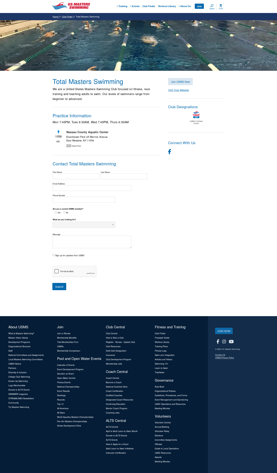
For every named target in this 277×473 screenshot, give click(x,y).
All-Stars (61, 412)
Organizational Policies (165, 391)
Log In (221, 8)
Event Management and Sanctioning (171, 399)
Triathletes (159, 372)
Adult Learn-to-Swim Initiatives (120, 448)
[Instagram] (224, 341)
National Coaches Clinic (117, 386)
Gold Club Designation (116, 350)
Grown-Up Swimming (18, 381)
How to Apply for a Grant (117, 444)
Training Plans (161, 346)
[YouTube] (231, 341)
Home (56, 16)
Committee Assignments (166, 439)
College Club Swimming (19, 376)
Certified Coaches (114, 395)
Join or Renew (63, 333)
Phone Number (59, 195)
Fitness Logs (160, 350)
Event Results (63, 391)
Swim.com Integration (165, 355)
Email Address (59, 183)
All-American (63, 408)
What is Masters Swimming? (21, 333)
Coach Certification (114, 391)
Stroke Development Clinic (69, 425)
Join (199, 6)
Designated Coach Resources (119, 399)
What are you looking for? (64, 219)
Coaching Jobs (112, 412)
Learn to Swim (161, 368)
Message (56, 234)
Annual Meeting (162, 426)
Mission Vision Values (18, 337)
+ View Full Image (13, 64)
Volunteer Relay (162, 431)
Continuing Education (115, 404)
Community (13, 402)
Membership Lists (114, 363)
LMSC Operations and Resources (170, 404)
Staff (10, 350)
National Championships (68, 386)
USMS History (14, 363)
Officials (158, 444)
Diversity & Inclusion (17, 372)
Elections (159, 435)
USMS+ (60, 346)
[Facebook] (169, 151)
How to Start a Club (115, 337)
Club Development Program (118, 359)
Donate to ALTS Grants (19, 389)
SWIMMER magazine (18, 394)
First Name (57, 172)
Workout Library (167, 6)
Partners (12, 368)
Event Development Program (70, 369)
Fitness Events (64, 382)
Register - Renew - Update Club (120, 342)
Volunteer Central (163, 422)
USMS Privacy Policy (224, 357)
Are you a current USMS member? (68, 209)
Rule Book (159, 386)
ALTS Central (112, 426)
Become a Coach (114, 382)
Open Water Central (66, 378)
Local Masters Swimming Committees (25, 359)
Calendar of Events (66, 365)
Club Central (111, 333)
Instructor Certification (116, 452)
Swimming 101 (161, 363)
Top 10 (60, 404)
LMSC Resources (163, 452)
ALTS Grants (112, 439)
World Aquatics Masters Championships (75, 417)
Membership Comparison (68, 350)
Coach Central (112, 378)
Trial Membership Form (67, 342)
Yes (59, 212)
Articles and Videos (163, 359)
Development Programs (19, 342)
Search (212, 9)
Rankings (61, 395)
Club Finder (148, 6)
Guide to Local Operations (167, 448)
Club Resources (113, 346)
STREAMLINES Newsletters (21, 398)
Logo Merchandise (16, 385)
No (67, 212)
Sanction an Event (65, 373)
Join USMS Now (180, 81)
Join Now (223, 331)
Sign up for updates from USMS (69, 255)
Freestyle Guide (162, 337)
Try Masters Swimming (18, 407)
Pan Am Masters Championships (72, 421)
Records (61, 399)
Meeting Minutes (162, 408)
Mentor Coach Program (116, 408)
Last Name (105, 172)
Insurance (110, 355)
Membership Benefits (66, 337)
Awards (158, 457)
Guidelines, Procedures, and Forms (171, 395)
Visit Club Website (178, 90)
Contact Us (220, 354)
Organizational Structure (19, 346)
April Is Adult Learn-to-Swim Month (122, 431)
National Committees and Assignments (26, 355)
